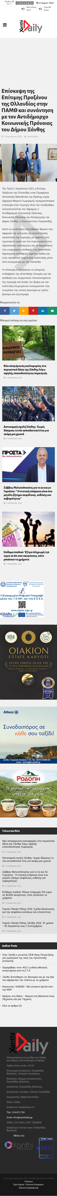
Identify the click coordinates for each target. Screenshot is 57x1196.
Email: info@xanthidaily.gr (20, 1117)
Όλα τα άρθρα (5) (12, 1005)
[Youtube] (28, 3)
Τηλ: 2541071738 (16, 1112)
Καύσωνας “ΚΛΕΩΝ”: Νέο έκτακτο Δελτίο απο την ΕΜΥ (27, 988)
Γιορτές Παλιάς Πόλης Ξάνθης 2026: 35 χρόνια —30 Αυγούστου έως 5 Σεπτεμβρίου (27, 924)
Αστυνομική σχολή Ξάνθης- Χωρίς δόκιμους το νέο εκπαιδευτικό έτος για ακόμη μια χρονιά (26, 430)
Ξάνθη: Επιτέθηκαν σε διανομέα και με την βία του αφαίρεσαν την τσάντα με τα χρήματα (28, 978)
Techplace (28, 1181)
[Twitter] (21, 3)
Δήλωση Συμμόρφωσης (28, 1188)
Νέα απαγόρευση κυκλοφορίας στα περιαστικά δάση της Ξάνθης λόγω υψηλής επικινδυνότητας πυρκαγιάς (25, 370)
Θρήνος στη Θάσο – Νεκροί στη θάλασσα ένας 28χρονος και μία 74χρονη (28, 997)
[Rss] (32, 3)
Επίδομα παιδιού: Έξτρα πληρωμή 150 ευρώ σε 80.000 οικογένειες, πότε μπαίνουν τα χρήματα (26, 556)
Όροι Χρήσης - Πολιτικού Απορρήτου (28, 1184)
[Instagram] (24, 3)
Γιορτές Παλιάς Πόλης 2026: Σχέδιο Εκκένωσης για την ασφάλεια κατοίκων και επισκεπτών (28, 910)
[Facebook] (17, 3)
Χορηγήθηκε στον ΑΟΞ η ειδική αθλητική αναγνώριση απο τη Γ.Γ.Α (24, 969)
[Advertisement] (28, 59)
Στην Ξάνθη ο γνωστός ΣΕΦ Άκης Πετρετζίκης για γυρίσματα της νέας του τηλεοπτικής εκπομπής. (28, 958)
